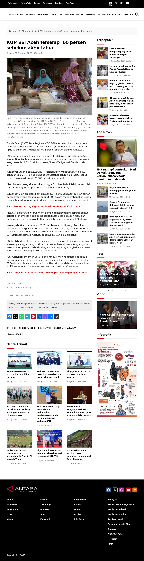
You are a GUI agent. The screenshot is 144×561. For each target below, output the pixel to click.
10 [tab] (117, 330)
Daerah (42, 14)
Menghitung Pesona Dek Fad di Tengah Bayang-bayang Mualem (122, 69)
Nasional (31, 14)
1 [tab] (108, 290)
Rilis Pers (70, 3)
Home (20, 14)
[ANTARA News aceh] (11, 14)
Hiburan (69, 14)
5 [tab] (125, 290)
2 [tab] (112, 290)
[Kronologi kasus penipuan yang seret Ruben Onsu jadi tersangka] (102, 52)
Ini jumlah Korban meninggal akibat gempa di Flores (122, 190)
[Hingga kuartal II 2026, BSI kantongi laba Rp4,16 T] (79, 360)
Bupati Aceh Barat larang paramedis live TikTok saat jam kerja (120, 118)
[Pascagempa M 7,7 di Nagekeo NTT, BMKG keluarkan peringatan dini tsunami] (102, 220)
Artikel (77, 514)
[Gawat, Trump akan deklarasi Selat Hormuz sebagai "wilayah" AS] (102, 206)
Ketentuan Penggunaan (121, 504)
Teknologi (56, 14)
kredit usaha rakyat (65, 328)
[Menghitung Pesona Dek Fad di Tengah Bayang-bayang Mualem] (102, 70)
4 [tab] (121, 290)
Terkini (37, 3)
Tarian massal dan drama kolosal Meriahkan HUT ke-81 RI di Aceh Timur (19, 454)
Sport (79, 14)
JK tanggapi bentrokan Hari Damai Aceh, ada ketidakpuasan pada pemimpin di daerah (116, 174)
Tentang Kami (115, 519)
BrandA (112, 529)
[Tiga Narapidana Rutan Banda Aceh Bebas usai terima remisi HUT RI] (49, 438)
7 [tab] (125, 327)
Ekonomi (90, 14)
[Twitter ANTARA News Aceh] (116, 3)
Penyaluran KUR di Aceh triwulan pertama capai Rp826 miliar (51, 272)
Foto (100, 253)
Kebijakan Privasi (117, 509)
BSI (14, 328)
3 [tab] (117, 290)
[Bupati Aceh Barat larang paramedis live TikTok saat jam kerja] (102, 119)
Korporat (112, 539)
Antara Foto (26, 3)
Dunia (77, 509)
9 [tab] (133, 327)
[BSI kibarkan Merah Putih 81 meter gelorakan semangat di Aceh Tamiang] (79, 438)
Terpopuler (47, 3)
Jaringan (112, 499)
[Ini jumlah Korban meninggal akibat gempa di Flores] (102, 191)
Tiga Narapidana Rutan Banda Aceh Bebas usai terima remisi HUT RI (49, 453)
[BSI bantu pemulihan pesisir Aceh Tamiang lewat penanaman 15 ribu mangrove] (19, 395)
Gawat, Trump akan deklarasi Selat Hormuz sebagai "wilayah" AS (121, 205)
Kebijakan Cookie (117, 514)
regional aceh (27, 328)
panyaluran (14, 334)
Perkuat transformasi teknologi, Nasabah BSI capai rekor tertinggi (49, 374)
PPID (110, 544)
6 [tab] (121, 327)
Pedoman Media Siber (119, 524)
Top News (59, 3)
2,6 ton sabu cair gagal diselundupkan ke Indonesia (115, 406)
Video (101, 294)
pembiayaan (44, 328)
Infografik (104, 334)
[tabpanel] (117, 274)
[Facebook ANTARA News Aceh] (110, 3)
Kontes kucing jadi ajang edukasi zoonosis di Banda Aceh (117, 318)
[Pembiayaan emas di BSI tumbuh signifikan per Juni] (19, 360)
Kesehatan (104, 14)
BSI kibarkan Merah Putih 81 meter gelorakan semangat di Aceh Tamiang (79, 454)
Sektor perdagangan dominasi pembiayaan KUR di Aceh (48, 206)
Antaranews (13, 3)
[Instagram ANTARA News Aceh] (122, 3)
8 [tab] (129, 327)
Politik (116, 14)
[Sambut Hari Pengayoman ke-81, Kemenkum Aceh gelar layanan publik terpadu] (79, 395)
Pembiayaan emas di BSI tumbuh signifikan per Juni (18, 374)
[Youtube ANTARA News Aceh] (127, 3)
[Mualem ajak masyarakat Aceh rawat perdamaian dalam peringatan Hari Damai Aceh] (102, 238)
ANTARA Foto (115, 534)
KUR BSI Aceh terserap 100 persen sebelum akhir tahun (63, 31)
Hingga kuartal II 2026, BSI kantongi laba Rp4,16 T (79, 374)
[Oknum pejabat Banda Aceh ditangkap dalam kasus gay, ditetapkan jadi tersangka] (102, 102)
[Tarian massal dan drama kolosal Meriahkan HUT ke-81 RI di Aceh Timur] (19, 438)
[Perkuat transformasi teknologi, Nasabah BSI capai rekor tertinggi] (49, 360)
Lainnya (127, 14)
